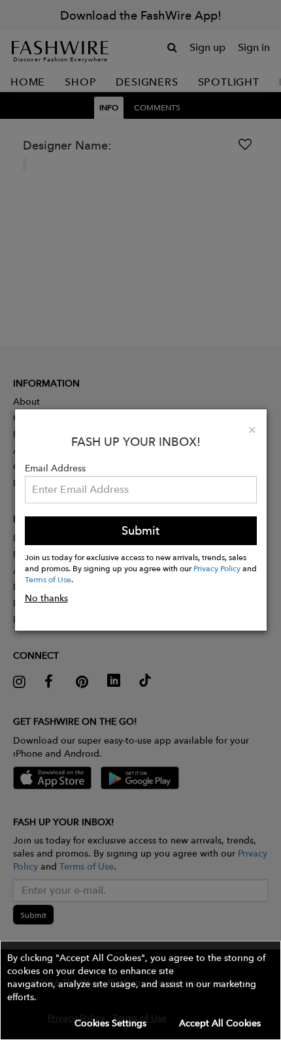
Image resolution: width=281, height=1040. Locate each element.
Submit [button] (140, 530)
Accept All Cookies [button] (220, 1023)
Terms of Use (48, 579)
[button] (140, 990)
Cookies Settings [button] (110, 1023)
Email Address (55, 468)
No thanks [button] (46, 598)
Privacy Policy (216, 568)
